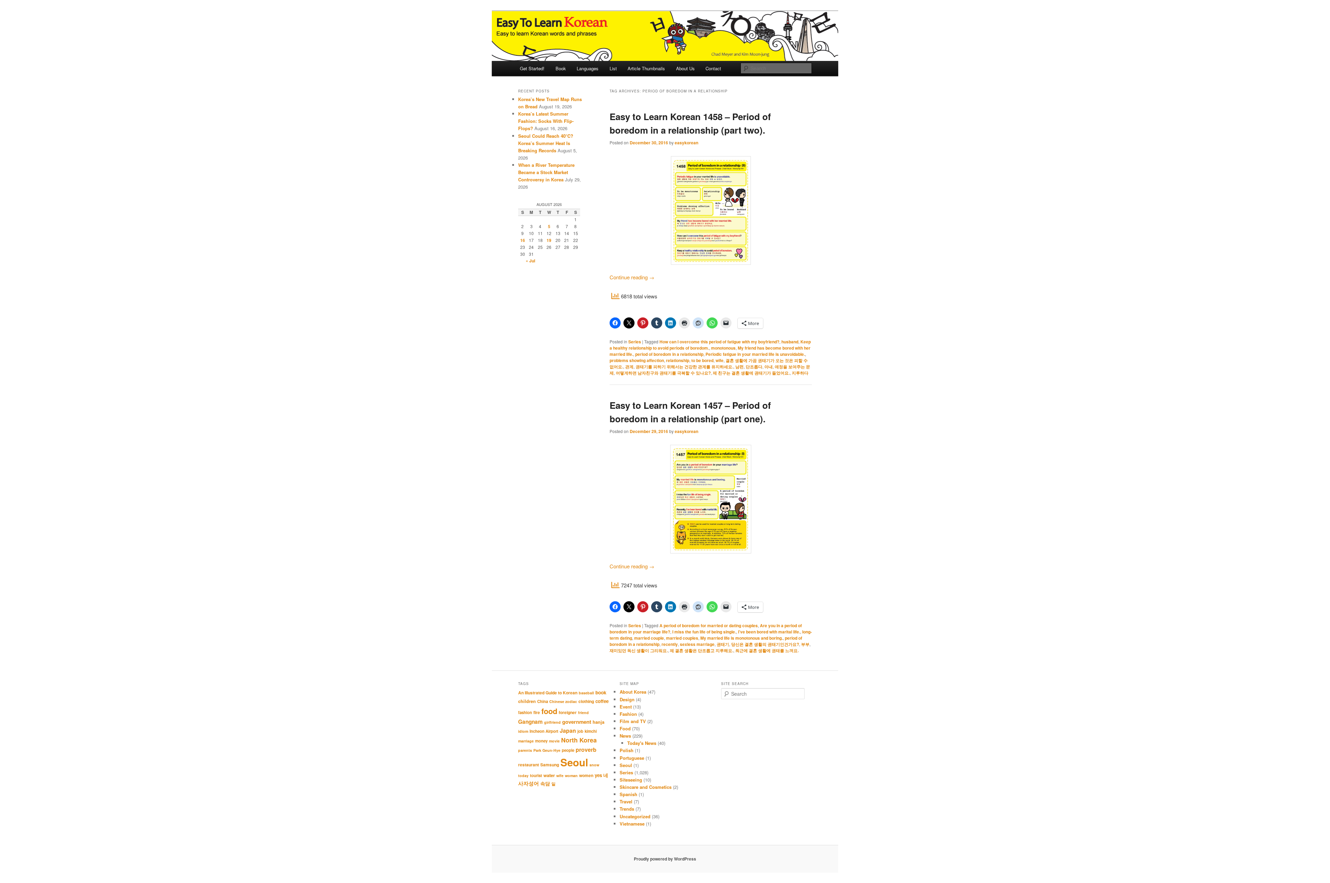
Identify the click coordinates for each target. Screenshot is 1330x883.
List (613, 68)
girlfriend (552, 722)
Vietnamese (632, 823)
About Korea (633, 691)
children (527, 701)
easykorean (686, 142)
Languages (587, 68)
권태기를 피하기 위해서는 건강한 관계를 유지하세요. (684, 366)
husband (789, 342)
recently (670, 644)
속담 (545, 783)
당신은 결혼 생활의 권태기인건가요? (765, 644)
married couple (649, 638)
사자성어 (528, 783)
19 (549, 240)
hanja (598, 722)
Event (626, 706)
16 (522, 240)
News (625, 735)
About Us (685, 68)
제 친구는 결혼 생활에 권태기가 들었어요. (751, 373)
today (523, 775)
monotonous (723, 348)
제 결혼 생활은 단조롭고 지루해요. (701, 650)
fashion (525, 712)
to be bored (702, 360)
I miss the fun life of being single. (704, 632)
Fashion (628, 714)
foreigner (568, 712)
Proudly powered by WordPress (665, 859)
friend (583, 712)
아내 (768, 366)
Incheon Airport (544, 731)
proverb (586, 750)
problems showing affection (637, 360)
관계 (629, 366)
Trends (627, 808)
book (600, 692)
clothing (586, 701)
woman (571, 775)
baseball (586, 692)
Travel (626, 801)
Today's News (641, 743)
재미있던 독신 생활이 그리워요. (639, 650)
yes (598, 775)
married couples (682, 638)
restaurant (528, 765)
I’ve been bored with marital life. (769, 632)
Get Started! (532, 68)
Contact (713, 68)
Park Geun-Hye (546, 750)
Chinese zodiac (563, 701)
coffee (602, 701)
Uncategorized (635, 816)
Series (634, 342)
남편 (739, 366)
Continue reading (632, 277)
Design (627, 699)
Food (625, 728)
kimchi (591, 731)
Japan (568, 731)
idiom (523, 731)
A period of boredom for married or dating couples (708, 625)
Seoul (574, 762)
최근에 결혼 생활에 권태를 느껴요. (767, 650)
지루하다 (800, 373)
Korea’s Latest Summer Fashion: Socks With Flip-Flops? (546, 121)
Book (561, 68)
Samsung (549, 765)
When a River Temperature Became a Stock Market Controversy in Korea (546, 172)
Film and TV (633, 721)
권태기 (723, 644)
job (580, 731)
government (576, 722)
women (586, 775)
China (542, 701)
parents (525, 750)
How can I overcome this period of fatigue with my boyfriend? (719, 342)
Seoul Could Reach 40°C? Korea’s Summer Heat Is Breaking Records (545, 143)
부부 (805, 644)
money (541, 741)
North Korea (579, 740)
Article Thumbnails (646, 68)
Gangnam (530, 722)
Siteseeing (631, 779)
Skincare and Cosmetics (646, 787)
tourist (536, 775)
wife (720, 360)
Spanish (628, 794)
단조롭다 (754, 366)
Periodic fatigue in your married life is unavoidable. (755, 354)
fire (536, 712)
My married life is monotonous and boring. (741, 638)
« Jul (530, 261)
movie (554, 741)
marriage (526, 741)
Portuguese (632, 758)
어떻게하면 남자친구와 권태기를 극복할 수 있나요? (663, 373)
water (549, 775)
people (568, 750)
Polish (626, 750)
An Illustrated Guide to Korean (547, 693)
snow (594, 764)
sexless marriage (697, 644)
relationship (677, 360)
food (549, 711)
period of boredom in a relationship (669, 354)
